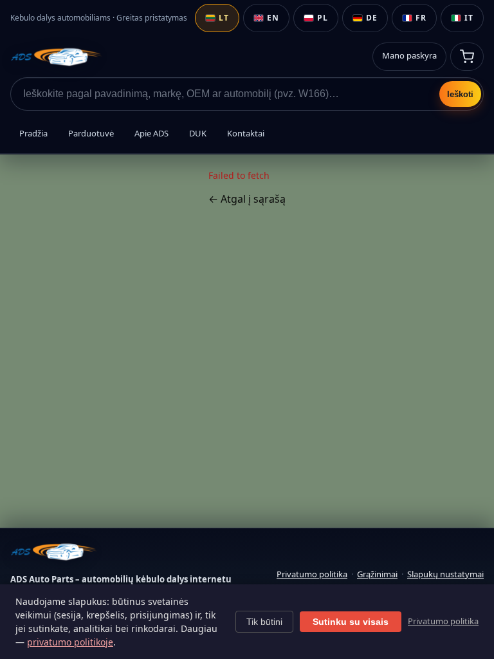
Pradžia (33, 133)
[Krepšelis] (467, 56)
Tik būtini (264, 622)
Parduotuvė (91, 133)
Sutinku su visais (351, 622)
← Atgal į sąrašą (247, 199)
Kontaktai (245, 133)
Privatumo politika (312, 574)
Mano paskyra (409, 55)
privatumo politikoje (70, 642)
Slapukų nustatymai (445, 574)
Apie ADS (151, 133)
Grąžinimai (377, 574)
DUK (197, 133)
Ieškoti (460, 94)
